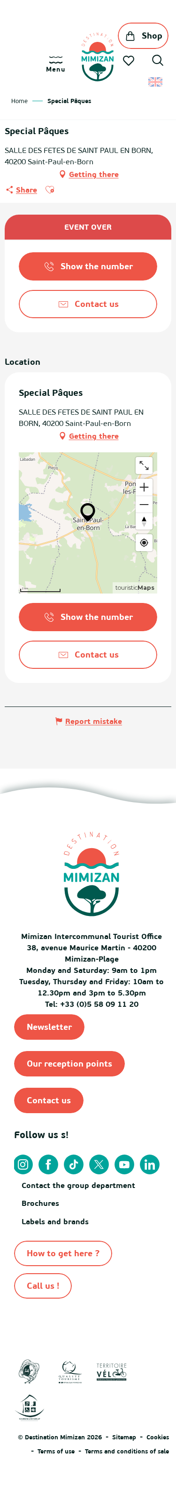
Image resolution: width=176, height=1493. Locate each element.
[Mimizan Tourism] (97, 57)
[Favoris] (130, 61)
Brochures (40, 1203)
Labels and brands (55, 1221)
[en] (156, 81)
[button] (157, 61)
